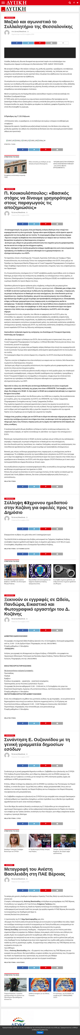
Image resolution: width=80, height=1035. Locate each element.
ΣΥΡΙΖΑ (18, 818)
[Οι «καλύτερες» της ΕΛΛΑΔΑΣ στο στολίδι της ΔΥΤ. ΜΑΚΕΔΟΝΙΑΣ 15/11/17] (64, 991)
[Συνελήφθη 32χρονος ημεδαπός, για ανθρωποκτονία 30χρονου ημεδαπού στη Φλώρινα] (64, 577)
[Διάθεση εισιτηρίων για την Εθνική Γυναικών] (40, 991)
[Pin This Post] (40, 42)
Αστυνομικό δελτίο (22, 548)
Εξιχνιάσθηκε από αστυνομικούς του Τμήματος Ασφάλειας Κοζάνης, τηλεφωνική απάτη (40, 581)
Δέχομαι (40, 1032)
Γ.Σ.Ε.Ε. (13, 144)
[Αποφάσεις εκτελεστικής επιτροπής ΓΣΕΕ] (15, 173)
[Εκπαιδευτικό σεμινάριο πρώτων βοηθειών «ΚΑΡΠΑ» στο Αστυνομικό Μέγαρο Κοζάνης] (15, 577)
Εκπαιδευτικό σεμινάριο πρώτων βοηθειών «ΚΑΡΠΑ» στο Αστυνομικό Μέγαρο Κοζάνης (15, 581)
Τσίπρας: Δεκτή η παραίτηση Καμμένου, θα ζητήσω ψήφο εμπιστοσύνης (61, 851)
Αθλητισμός (20, 962)
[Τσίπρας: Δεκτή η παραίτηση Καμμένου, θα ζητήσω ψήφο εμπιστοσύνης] (64, 847)
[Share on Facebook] (16, 42)
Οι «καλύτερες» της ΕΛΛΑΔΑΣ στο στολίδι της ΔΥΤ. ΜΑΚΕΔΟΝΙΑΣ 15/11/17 (63, 995)
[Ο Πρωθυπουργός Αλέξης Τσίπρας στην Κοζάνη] (40, 847)
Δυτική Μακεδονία (20, 31)
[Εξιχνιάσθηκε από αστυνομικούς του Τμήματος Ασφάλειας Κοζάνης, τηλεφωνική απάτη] (40, 577)
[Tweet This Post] (28, 42)
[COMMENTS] (63, 42)
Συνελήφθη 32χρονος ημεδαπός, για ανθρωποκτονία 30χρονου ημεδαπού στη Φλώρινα (64, 581)
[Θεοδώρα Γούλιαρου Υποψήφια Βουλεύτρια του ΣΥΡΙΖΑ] (15, 847)
